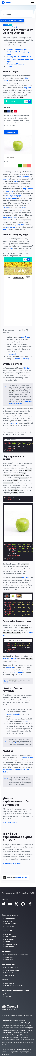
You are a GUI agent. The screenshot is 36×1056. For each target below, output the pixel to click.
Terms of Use (5, 1015)
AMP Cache (27, 368)
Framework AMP (10, 918)
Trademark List (9, 975)
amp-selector (28, 189)
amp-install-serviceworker (17, 743)
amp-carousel (24, 177)
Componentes (9, 939)
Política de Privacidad (17, 1015)
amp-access (10, 227)
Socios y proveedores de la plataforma (16, 955)
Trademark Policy (10, 973)
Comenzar (8, 934)
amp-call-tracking (9, 217)
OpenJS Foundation (9, 1020)
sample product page (13, 196)
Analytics (9, 66)
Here (16, 181)
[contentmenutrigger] (17, 14)
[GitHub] (23, 904)
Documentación (8, 27)
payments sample (13, 714)
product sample (11, 198)
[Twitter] (4, 904)
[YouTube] (10, 904)
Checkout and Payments (15, 64)
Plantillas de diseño (11, 944)
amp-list (14, 423)
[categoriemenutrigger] (12, 20)
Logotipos (8, 996)
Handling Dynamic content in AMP (19, 57)
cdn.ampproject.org (23, 1049)
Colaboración (9, 957)
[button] (32, 2)
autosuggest (11, 354)
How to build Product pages (16, 49)
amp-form (20, 225)
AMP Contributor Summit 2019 (14, 986)
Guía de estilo (9, 994)
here (20, 210)
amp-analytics (27, 757)
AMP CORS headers (10, 658)
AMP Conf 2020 (9, 983)
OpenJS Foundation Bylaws (13, 970)
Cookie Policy (28, 1015)
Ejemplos (19, 27)
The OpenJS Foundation (12, 968)
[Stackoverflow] (29, 904)
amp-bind (27, 88)
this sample (18, 672)
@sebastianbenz (21, 877)
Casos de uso (9, 921)
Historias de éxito (10, 923)
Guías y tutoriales (10, 936)
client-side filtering (22, 359)
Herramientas (9, 946)
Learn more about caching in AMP (20, 402)
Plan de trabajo (9, 960)
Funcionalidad (9, 926)
